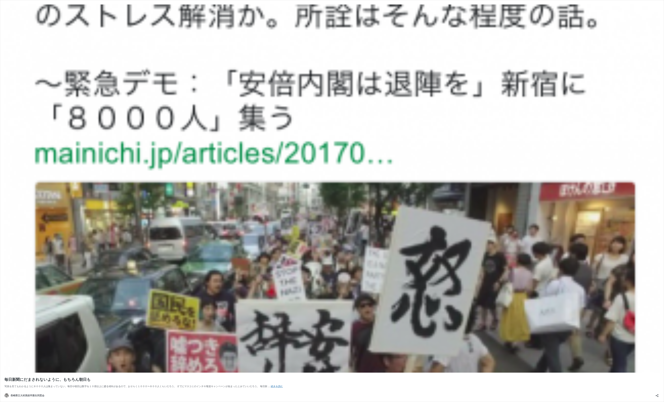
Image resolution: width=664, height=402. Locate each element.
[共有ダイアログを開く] (657, 394)
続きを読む (277, 386)
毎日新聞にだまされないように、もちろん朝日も (47, 379)
